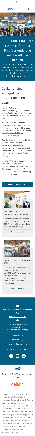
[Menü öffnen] (32, 9)
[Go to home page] (12, 10)
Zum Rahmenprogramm (16, 184)
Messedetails (16, 232)
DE (17, 2)
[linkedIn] (24, 356)
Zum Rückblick (16, 289)
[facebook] (11, 356)
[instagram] (17, 356)
